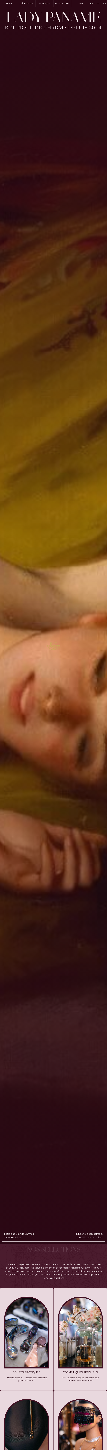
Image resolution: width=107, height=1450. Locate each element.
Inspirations (62, 3)
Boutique (44, 3)
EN (104, 3)
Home (9, 3)
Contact (80, 3)
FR (91, 3)
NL (98, 3)
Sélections (26, 3)
